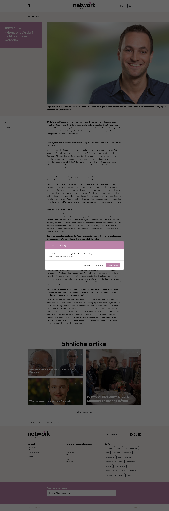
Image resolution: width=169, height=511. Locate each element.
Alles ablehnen (98, 265)
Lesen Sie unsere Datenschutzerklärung (61, 256)
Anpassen (87, 265)
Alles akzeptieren (113, 265)
